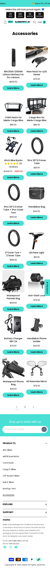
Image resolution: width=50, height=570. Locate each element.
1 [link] (16, 407)
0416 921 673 (14, 543)
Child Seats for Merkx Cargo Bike (13, 119)
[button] (5, 22)
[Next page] (33, 407)
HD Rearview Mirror (36, 381)
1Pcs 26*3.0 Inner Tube (37, 162)
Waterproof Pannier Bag (13, 297)
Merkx (24, 565)
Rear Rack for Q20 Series (37, 73)
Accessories (8, 495)
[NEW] (5, 22)
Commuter (8, 462)
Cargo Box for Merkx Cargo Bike (36, 119)
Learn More (13, 88)
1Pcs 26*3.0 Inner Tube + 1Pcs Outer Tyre (13, 209)
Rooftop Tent (9, 488)
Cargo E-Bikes (9, 469)
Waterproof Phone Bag (13, 383)
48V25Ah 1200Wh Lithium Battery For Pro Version (13, 74)
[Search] (34, 22)
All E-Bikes (7, 450)
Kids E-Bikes (8, 482)
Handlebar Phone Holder (36, 340)
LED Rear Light (36, 252)
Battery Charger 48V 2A (13, 340)
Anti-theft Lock (36, 295)
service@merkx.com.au (18, 540)
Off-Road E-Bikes (11, 475)
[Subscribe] (44, 429)
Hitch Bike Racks (13, 160)
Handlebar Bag (36, 206)
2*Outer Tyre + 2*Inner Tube (13, 254)
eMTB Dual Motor (11, 456)
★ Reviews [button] (47, 288)
